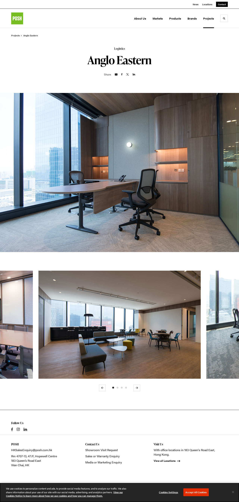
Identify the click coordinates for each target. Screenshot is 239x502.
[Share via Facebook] (121, 74)
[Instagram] (18, 429)
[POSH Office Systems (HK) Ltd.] (27, 18)
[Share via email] (116, 74)
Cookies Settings (168, 492)
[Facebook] (12, 429)
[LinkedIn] (25, 429)
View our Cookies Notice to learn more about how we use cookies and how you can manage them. (64, 494)
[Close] (233, 492)
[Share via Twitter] (127, 74)
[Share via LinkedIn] (134, 74)
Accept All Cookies (196, 492)
